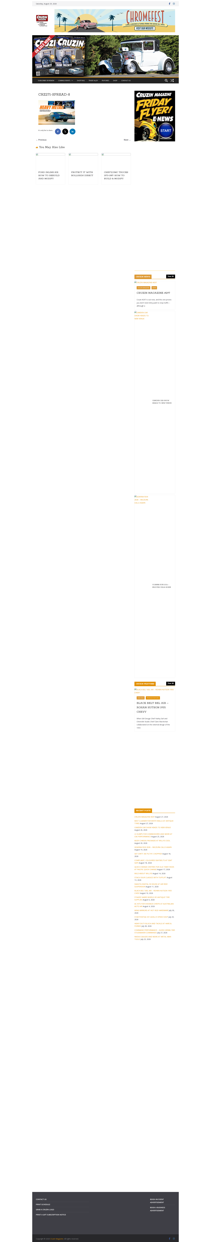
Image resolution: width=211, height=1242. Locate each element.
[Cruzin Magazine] (105, 37)
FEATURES (105, 80)
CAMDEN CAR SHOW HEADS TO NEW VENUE (160, 406)
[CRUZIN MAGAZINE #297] (154, 286)
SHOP (115, 80)
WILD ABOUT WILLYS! (142, 990)
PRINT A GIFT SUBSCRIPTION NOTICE (51, 1215)
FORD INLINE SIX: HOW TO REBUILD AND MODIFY (49, 175)
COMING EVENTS (64, 80)
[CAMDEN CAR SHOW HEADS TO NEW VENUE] (141, 407)
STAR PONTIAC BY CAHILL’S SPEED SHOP (150, 1034)
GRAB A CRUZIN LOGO (45, 1209)
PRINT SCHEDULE (43, 1204)
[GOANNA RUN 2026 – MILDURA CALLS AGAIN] (141, 591)
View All (171, 281)
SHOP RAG (81, 80)
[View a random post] (172, 80)
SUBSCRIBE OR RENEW (46, 80)
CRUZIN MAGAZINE (142, 292)
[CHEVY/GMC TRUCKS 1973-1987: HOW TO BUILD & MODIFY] (115, 154)
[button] (71, 80)
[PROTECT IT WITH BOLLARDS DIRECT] (82, 154)
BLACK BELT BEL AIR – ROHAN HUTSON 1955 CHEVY (151, 712)
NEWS (153, 292)
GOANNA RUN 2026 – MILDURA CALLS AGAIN (160, 590)
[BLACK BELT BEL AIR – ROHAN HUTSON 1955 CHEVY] (154, 696)
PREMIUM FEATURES (152, 702)
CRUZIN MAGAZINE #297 (152, 297)
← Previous (41, 139)
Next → (126, 139)
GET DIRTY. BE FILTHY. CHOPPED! (147, 973)
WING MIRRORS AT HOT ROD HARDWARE (150, 1027)
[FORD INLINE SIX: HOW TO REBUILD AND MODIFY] (50, 154)
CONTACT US (126, 80)
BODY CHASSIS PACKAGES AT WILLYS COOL (151, 960)
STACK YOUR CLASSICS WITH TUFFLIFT (149, 994)
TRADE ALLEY (93, 80)
